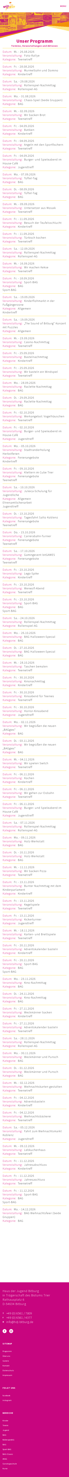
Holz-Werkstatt (34, 841)
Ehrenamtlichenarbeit (17, 502)
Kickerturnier (32, 919)
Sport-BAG (31, 282)
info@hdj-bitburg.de (19, 1322)
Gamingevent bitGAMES (39, 555)
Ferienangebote (28, 457)
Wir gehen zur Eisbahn (39, 793)
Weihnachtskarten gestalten (43, 1086)
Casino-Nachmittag (36, 342)
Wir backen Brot (35, 115)
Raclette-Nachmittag (38, 386)
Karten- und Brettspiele (40, 934)
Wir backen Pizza (35, 871)
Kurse (5, 1468)
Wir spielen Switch (36, 763)
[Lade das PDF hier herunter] (34, 1266)
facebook (6, 1395)
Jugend (6, 1430)
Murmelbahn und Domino (41, 70)
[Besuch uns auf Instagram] (11, 1331)
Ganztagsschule (10, 1463)
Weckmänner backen (38, 1012)
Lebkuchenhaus (35, 1150)
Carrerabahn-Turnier (37, 536)
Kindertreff (25, 74)
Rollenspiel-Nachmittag (40, 85)
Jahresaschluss (34, 1179)
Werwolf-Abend (34, 588)
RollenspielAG (8, 1440)
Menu (63, 6)
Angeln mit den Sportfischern (43, 144)
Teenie (5, 1425)
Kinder (5, 1420)
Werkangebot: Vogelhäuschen (44, 416)
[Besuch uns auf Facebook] (5, 1331)
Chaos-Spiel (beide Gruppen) (43, 100)
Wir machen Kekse (36, 267)
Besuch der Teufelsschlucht (43, 223)
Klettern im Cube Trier (38, 472)
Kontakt (6, 1365)
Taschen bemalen (36, 666)
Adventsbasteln (34, 1101)
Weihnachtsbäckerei (37, 1116)
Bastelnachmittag (36, 357)
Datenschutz (8, 1370)
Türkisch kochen (35, 237)
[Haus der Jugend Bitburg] (9, 6)
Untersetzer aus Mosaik (40, 208)
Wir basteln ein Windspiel (41, 372)
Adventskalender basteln (41, 949)
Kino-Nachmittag (35, 982)
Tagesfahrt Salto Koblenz (41, 517)
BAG (20, 104)
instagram (7, 1400)
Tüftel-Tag (30, 178)
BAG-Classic (8, 1454)
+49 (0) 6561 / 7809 (19, 1313)
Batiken (29, 130)
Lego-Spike (31, 573)
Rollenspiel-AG (28, 89)
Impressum (7, 1375)
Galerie (6, 1361)
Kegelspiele (32, 904)
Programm (7, 1351)
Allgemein (24, 308)
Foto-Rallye (32, 55)
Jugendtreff (26, 167)
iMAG (5, 1459)
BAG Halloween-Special (39, 637)
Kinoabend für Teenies (39, 696)
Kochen (29, 778)
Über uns (6, 1356)
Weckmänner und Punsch (41, 1057)
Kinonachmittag (34, 681)
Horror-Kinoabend (36, 711)
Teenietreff (25, 59)
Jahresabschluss (35, 1165)
